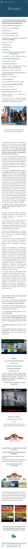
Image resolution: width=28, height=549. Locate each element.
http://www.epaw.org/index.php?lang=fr (14, 544)
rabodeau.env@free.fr (7, 30)
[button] (1, 2)
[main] (14, 8)
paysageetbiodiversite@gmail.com (9, 89)
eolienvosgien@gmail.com (7, 79)
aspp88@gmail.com (6, 44)
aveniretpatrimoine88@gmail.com (9, 63)
